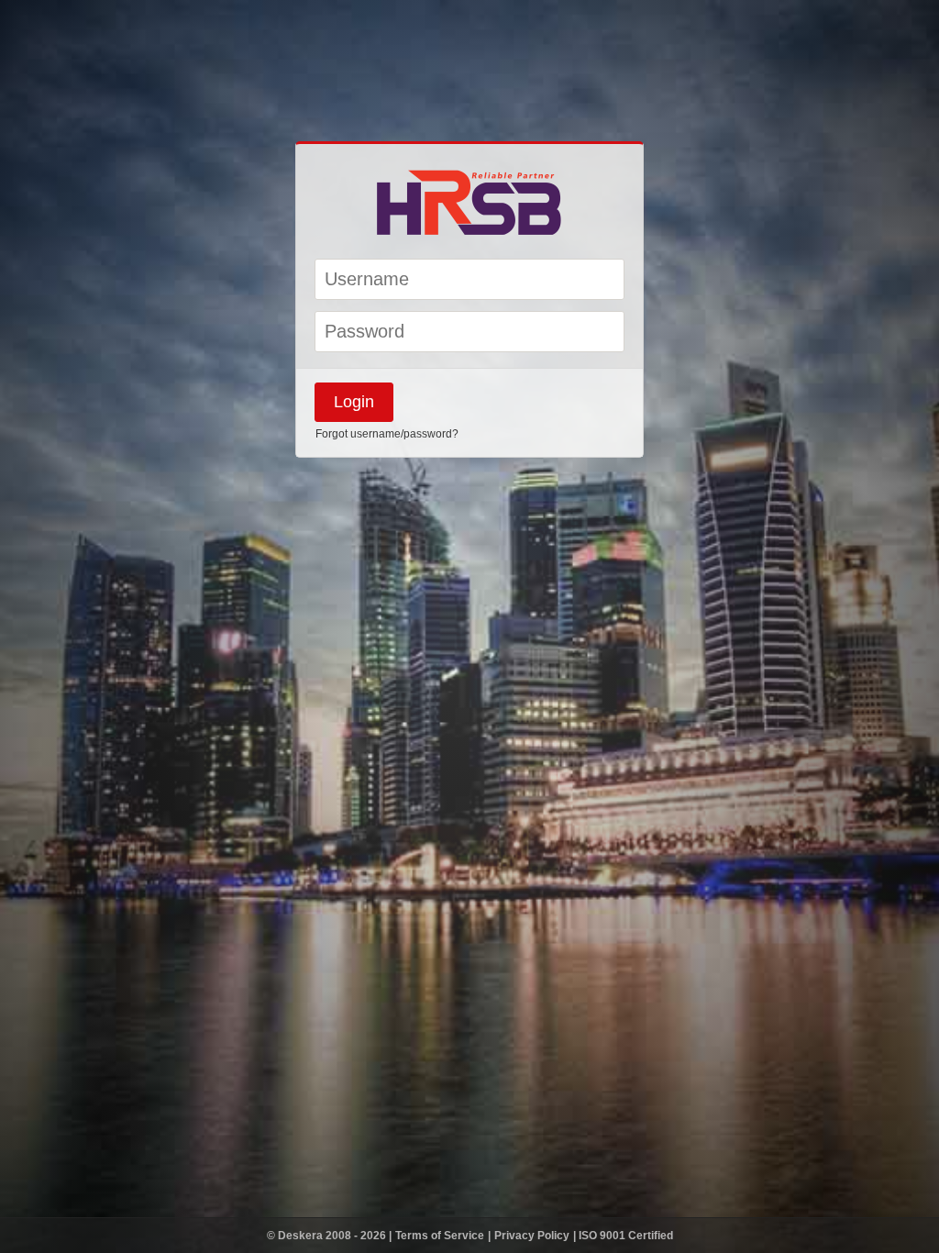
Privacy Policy (533, 1235)
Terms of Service (441, 1235)
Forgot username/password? (386, 433)
